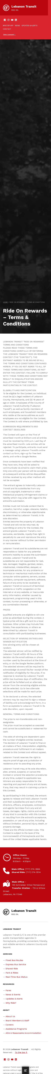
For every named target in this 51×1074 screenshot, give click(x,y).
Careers (9, 1024)
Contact (7, 29)
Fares (8, 990)
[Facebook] (5, 20)
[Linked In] (16, 20)
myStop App (8, 25)
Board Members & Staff (17, 1020)
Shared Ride (12, 968)
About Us (10, 1016)
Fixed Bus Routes (14, 960)
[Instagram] (8, 20)
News (17, 25)
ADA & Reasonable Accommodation (23, 1033)
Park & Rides (12, 973)
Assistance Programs (16, 1029)
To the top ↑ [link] (21, 1052)
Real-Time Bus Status (16, 977)
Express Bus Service (16, 964)
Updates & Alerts (29, 25)
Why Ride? (11, 1003)
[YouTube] (12, 20)
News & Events (13, 994)
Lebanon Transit (23, 6)
